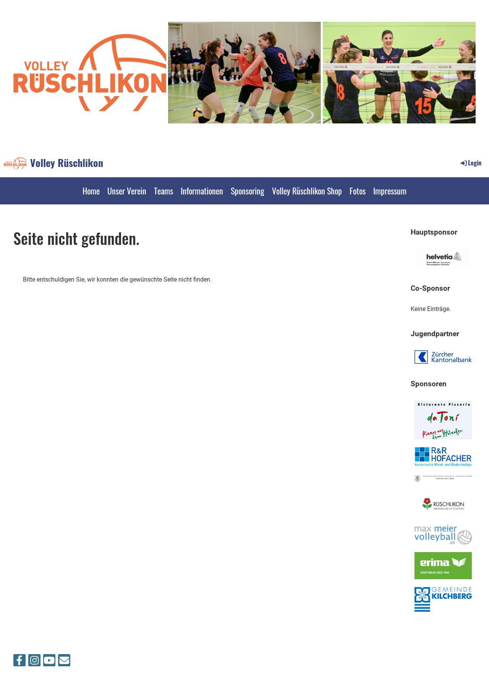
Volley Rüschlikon (66, 163)
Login (474, 162)
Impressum (389, 191)
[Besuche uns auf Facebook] (19, 662)
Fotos (358, 191)
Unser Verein (126, 191)
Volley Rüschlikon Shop (307, 191)
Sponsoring (247, 191)
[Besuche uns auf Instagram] (34, 662)
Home (91, 191)
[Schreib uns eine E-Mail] (64, 662)
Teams (163, 191)
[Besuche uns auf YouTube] (49, 662)
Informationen (202, 191)
